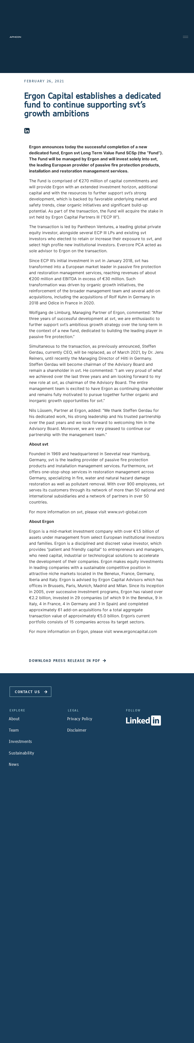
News (14, 764)
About (14, 718)
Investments (20, 741)
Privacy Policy (79, 718)
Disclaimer (77, 730)
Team (14, 730)
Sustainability (21, 752)
